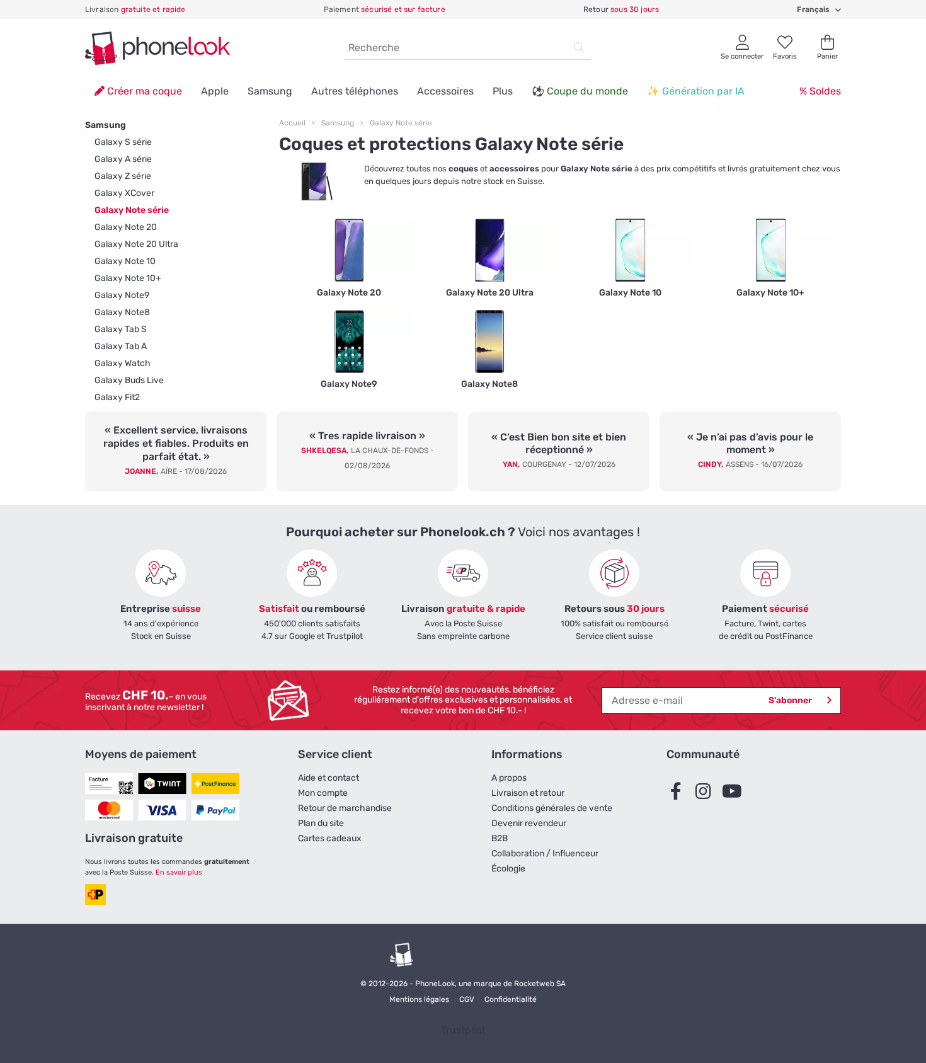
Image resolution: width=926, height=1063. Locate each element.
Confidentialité (510, 999)
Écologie (508, 868)
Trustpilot (463, 1030)
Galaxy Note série (131, 210)
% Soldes (820, 91)
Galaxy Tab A (120, 346)
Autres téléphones (354, 91)
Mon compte (323, 793)
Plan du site (321, 823)
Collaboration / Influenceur (544, 853)
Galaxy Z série (122, 176)
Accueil (292, 122)
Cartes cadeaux (330, 838)
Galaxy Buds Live (129, 380)
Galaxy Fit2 (117, 397)
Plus (503, 91)
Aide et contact (328, 778)
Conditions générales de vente (551, 808)
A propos (509, 778)
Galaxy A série (123, 159)
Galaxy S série (123, 142)
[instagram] (706, 792)
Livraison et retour (527, 793)
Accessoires (445, 91)
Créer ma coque (143, 91)
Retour (621, 9)
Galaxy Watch (122, 363)
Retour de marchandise (345, 808)
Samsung (270, 91)
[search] (579, 48)
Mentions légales (419, 999)
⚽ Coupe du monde (580, 91)
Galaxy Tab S (120, 329)
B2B (499, 838)
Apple (215, 91)
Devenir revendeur (528, 823)
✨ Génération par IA (696, 91)
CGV (466, 999)
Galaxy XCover (124, 193)
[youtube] (734, 792)
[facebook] (679, 792)
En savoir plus (179, 872)
